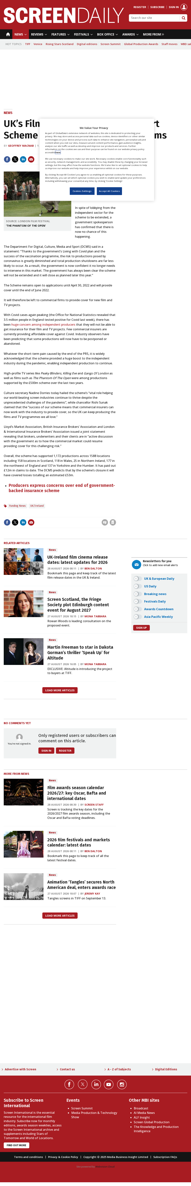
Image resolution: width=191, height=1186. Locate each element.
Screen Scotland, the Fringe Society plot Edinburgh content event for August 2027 (78, 605)
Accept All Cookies (109, 191)
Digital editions (87, 44)
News (8, 113)
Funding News (17, 505)
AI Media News (144, 1113)
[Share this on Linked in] (23, 159)
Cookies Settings (82, 191)
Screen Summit (111, 44)
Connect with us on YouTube (108, 1084)
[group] (152, 34)
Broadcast (141, 1108)
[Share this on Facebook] (7, 159)
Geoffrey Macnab (21, 145)
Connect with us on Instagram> (122, 1084)
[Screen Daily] (64, 22)
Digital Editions (166, 1069)
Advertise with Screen (20, 1069)
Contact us (67, 1069)
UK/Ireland (37, 505)
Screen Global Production (152, 1122)
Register (140, 7)
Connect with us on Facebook (69, 1084)
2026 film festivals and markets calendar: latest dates (78, 842)
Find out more (16, 1145)
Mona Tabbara (95, 616)
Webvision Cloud (105, 1166)
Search (184, 18)
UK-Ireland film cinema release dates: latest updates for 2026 (77, 560)
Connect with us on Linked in (96, 1084)
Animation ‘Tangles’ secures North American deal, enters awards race (81, 885)
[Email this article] (31, 159)
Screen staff (94, 804)
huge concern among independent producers (43, 324)
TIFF (27, 44)
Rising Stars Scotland (59, 44)
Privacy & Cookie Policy (63, 1157)
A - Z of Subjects (119, 1069)
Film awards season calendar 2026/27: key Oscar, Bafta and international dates (76, 793)
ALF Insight (142, 1117)
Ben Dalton (93, 568)
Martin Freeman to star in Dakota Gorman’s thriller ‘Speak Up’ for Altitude (80, 653)
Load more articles (60, 690)
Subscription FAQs (165, 1157)
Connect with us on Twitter (83, 1084)
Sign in (174, 7)
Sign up (141, 627)
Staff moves (169, 44)
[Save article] (112, 522)
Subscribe (157, 7)
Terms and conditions (28, 1157)
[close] (116, 514)
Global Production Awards (141, 44)
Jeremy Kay (92, 893)
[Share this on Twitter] (15, 159)
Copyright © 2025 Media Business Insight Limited (115, 1157)
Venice (38, 44)
